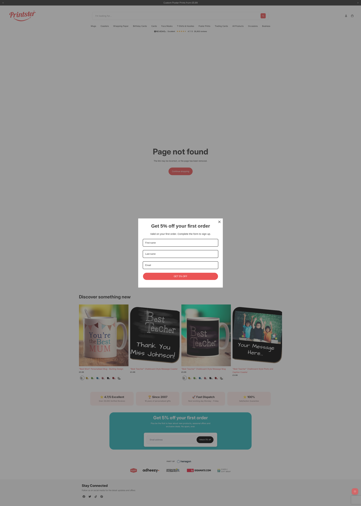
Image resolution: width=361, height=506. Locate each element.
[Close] (219, 221)
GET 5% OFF (180, 276)
